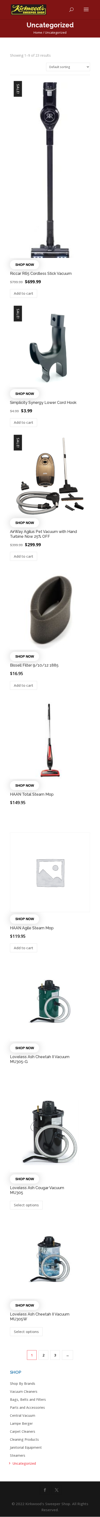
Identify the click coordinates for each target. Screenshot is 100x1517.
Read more (28, 817)
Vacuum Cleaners (23, 1391)
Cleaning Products (24, 1439)
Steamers (17, 1455)
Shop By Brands (22, 1383)
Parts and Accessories (27, 1407)
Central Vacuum (22, 1415)
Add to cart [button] (23, 293)
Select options (26, 1204)
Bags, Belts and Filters (28, 1399)
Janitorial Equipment (26, 1447)
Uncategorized (24, 1463)
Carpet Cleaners (22, 1431)
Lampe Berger (21, 1423)
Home (37, 32)
